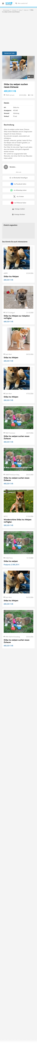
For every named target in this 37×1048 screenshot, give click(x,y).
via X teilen (20, 196)
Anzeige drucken (19, 214)
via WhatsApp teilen (20, 190)
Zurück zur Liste (9, 53)
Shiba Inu (26, 10)
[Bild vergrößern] (18, 67)
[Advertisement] (18, 33)
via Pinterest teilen (20, 203)
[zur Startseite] (9, 3)
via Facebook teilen (20, 184)
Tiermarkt (14, 10)
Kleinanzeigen (6, 10)
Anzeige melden (20, 209)
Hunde (20, 10)
